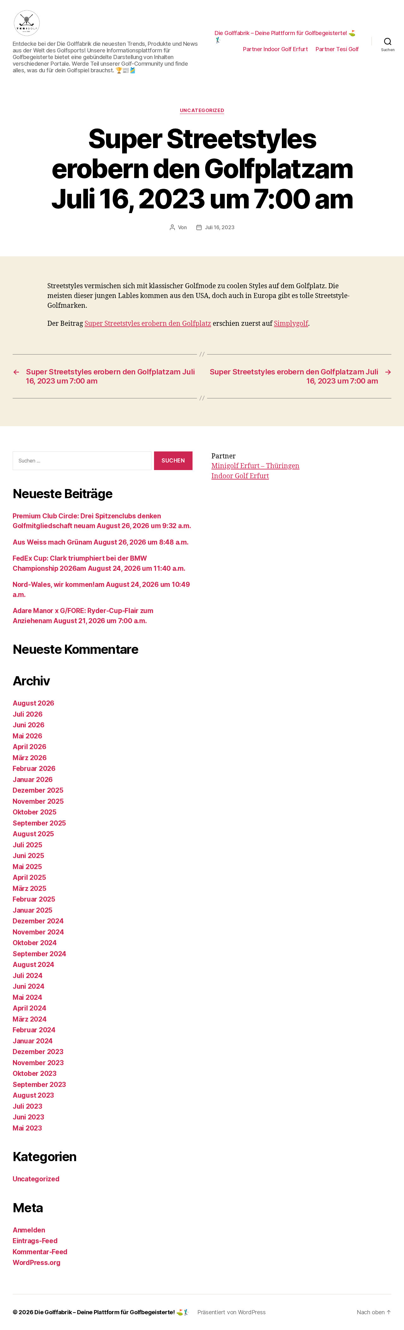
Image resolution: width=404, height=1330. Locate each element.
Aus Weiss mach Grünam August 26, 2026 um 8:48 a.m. (101, 542)
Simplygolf (291, 323)
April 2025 (29, 877)
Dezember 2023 (38, 1052)
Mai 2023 (27, 1128)
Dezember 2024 (38, 921)
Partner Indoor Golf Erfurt (275, 49)
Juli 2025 (27, 845)
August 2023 (33, 1095)
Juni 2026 (29, 725)
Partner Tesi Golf (337, 49)
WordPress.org (37, 1263)
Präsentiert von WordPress (231, 1312)
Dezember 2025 (38, 790)
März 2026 (30, 758)
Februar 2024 (34, 1030)
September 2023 (39, 1084)
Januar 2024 (33, 1041)
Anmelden (29, 1230)
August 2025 (33, 834)
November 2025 (38, 801)
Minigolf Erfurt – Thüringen (255, 466)
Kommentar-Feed (40, 1252)
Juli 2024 (28, 976)
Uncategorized (202, 110)
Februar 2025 (34, 899)
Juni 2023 (28, 1117)
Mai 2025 (27, 867)
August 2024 (33, 965)
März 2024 (30, 1019)
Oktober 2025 (34, 812)
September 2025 (39, 823)
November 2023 (38, 1063)
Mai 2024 (27, 997)
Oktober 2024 (35, 943)
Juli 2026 (28, 714)
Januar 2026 (33, 780)
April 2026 (29, 747)
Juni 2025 (28, 856)
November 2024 (38, 932)
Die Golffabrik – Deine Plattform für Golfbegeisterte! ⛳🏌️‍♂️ (285, 36)
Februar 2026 (34, 768)
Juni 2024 (29, 986)
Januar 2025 (32, 910)
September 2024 (39, 954)
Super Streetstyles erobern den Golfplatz (148, 323)
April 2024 (29, 1008)
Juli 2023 (27, 1106)
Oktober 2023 (34, 1073)
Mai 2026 (27, 736)
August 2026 (33, 703)
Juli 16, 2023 (220, 227)
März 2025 (29, 888)
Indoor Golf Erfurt (240, 476)
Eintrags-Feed (35, 1241)
